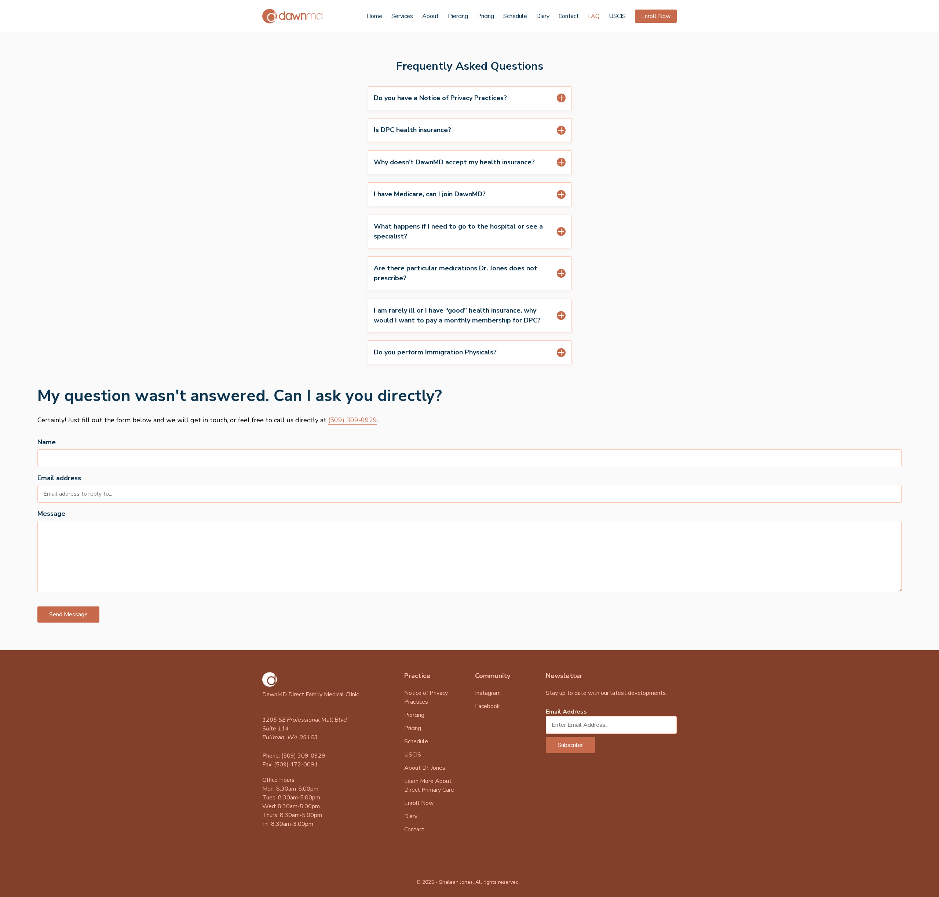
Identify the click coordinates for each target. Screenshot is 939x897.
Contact (569, 16)
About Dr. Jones (424, 768)
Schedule (515, 16)
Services (402, 16)
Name (46, 442)
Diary (542, 16)
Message (51, 513)
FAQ (594, 16)
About (430, 16)
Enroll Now (656, 16)
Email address (59, 478)
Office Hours (278, 780)
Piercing (458, 16)
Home (374, 16)
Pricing (485, 16)
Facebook (487, 706)
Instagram (488, 693)
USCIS (617, 16)
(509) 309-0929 (352, 420)
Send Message (68, 614)
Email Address (566, 712)
